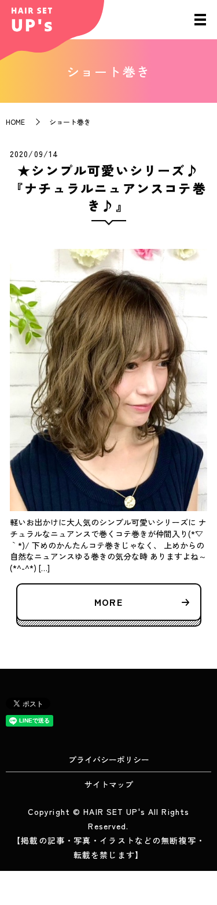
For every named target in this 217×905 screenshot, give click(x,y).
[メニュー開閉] (200, 19)
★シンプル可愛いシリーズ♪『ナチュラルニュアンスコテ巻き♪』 (108, 188)
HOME (15, 121)
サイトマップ (108, 784)
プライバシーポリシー (108, 759)
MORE (108, 602)
